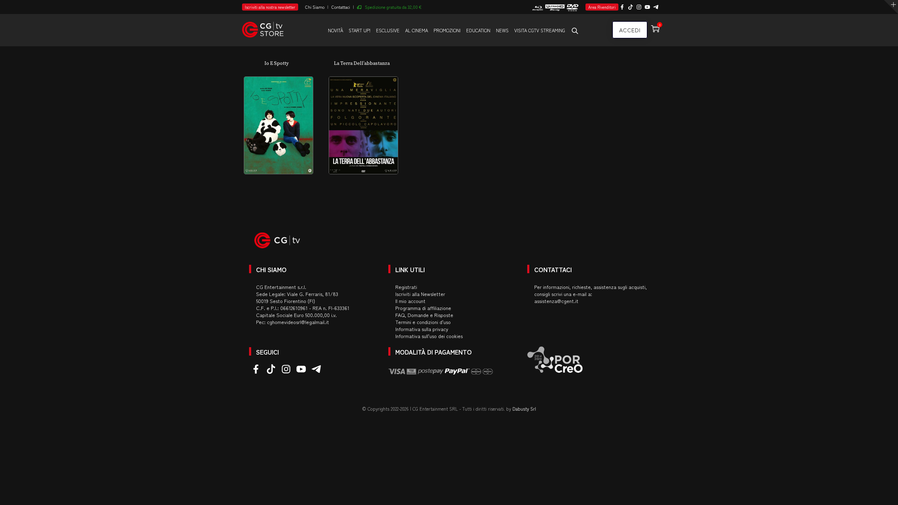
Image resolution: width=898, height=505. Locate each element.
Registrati (406, 286)
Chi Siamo (314, 7)
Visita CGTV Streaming (539, 30)
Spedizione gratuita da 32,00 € (393, 7)
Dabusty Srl (524, 408)
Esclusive (388, 30)
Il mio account (410, 300)
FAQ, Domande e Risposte (424, 314)
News (502, 30)
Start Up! (359, 30)
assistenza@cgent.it (556, 300)
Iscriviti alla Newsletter (420, 293)
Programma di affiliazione (423, 307)
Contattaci (340, 7)
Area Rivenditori (602, 7)
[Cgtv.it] (262, 26)
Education (478, 30)
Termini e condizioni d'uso (423, 321)
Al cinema (416, 30)
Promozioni (447, 30)
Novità (335, 30)
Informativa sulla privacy (421, 328)
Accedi (630, 30)
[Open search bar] (574, 30)
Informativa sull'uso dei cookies (429, 335)
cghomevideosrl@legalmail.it (298, 321)
